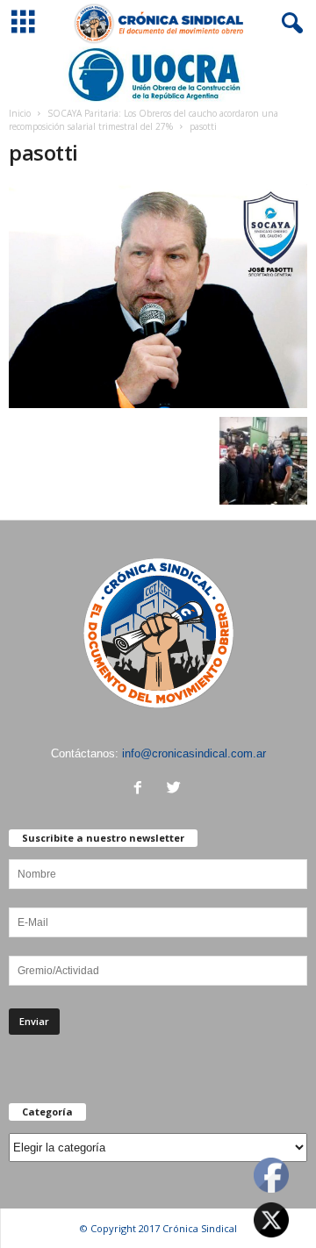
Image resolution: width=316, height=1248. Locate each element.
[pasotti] (158, 296)
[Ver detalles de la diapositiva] (158, 75)
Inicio (20, 113)
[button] (288, 23)
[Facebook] (142, 789)
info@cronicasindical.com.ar (194, 753)
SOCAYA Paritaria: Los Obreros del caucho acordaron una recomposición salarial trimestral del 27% (143, 120)
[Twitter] (176, 789)
